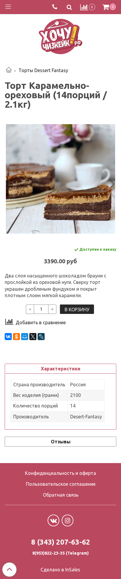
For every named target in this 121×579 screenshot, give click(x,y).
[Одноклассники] (16, 336)
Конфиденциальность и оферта (60, 473)
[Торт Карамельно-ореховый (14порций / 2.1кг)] (60, 179)
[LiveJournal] (41, 336)
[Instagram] (67, 520)
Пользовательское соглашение (60, 484)
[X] (32, 336)
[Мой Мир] (24, 336)
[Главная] (9, 70)
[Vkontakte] (53, 520)
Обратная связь (60, 495)
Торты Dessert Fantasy (43, 70)
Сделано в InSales (60, 569)
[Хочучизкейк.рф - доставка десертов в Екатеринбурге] (60, 35)
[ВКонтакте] (8, 336)
